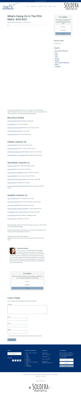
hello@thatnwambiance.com (47, 362)
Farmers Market (10, 145)
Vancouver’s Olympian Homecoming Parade (16, 208)
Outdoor (22, 236)
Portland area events (24, 238)
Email (8, 323)
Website (9, 329)
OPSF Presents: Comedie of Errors (14, 151)
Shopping (26, 236)
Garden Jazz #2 (10, 182)
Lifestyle (18, 236)
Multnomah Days (11, 165)
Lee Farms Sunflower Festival (13, 131)
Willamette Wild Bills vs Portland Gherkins (16, 155)
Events (14, 236)
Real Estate (57, 58)
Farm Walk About (11, 124)
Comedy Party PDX (11, 176)
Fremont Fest (10, 169)
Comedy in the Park (11, 148)
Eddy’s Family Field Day (12, 201)
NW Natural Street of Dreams (13, 121)
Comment (9, 304)
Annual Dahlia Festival (12, 134)
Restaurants (57, 60)
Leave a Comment (27, 22)
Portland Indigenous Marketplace (14, 172)
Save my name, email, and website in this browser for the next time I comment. (25, 335)
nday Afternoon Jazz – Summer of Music (17, 212)
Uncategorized (57, 66)
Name (8, 317)
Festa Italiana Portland (12, 205)
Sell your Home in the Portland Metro (62, 62)
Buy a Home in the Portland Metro (61, 50)
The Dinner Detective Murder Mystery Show (17, 186)
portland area (16, 238)
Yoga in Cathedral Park (12, 198)
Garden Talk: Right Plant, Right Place (15, 179)
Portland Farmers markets (34, 238)
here (22, 226)
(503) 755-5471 (44, 1)
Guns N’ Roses (10, 218)
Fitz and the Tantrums (11, 215)
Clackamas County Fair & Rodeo (14, 127)
